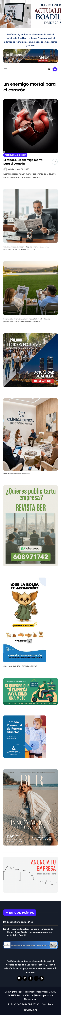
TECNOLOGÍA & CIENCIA (15, 155)
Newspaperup (42, 995)
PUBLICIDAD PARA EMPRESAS (23, 1004)
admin (11, 169)
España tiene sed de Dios (20, 921)
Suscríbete (47, 1004)
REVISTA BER (30, 1010)
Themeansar (30, 999)
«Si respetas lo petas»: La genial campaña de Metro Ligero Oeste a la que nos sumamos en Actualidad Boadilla (30, 932)
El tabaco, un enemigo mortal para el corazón (23, 161)
